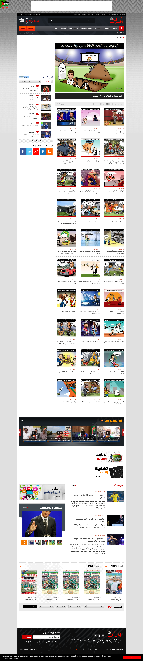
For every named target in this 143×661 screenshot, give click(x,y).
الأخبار (115, 28)
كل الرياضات (73, 28)
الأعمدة (97, 28)
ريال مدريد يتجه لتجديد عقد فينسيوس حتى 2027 (32, 98)
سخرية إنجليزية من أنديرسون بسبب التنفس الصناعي (67, 192)
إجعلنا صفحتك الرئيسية (112, 14)
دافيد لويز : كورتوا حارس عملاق (116, 221)
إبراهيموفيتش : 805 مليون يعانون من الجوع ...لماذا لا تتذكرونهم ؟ (66, 162)
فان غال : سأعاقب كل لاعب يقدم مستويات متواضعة (113, 192)
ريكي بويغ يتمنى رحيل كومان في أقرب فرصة (30, 117)
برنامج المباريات (86, 28)
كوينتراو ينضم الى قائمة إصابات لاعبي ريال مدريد (114, 342)
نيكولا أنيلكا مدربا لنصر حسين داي (67, 311)
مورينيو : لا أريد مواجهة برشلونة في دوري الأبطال (89, 192)
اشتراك (29, 637)
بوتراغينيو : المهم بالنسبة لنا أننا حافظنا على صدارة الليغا (89, 282)
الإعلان (38, 642)
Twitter (28, 33)
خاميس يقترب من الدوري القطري (30, 125)
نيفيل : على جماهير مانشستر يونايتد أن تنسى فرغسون (66, 131)
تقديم (48, 642)
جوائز (55, 28)
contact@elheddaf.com (26, 649)
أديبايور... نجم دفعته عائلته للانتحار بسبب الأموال (89, 496)
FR (19, 14)
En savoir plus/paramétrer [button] (10, 658)
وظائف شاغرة (77, 14)
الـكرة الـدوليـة (46, 82)
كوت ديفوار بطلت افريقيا (69, 401)
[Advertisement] (71, 6)
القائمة (98, 476)
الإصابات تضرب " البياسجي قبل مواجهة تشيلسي (90, 252)
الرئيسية (122, 14)
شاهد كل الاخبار (35, 141)
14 (115, 104)
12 (109, 104)
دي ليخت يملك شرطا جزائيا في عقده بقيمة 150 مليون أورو (30, 108)
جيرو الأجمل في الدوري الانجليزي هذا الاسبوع (91, 342)
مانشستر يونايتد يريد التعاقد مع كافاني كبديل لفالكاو (114, 312)
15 (118, 104)
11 (107, 104)
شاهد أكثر (24, 420)
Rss (33, 33)
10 (104, 104)
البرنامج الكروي (26, 82)
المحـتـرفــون (36, 82)
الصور (23, 28)
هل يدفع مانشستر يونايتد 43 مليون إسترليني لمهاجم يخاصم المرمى (67, 222)
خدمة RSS (90, 14)
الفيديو (30, 28)
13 (112, 104)
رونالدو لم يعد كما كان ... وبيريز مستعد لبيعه (66, 282)
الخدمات (63, 28)
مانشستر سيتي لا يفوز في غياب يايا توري (89, 401)
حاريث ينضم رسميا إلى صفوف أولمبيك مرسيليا (31, 135)
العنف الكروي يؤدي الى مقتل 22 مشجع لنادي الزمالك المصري (114, 402)
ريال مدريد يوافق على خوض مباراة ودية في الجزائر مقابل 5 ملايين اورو (114, 162)
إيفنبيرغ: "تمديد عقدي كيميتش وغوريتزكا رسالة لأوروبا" (30, 89)
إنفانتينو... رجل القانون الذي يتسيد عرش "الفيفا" (90, 520)
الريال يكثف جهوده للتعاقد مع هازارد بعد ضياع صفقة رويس (90, 312)
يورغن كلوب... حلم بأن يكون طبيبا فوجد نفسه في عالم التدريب (89, 539)
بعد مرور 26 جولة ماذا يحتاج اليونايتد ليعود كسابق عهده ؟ (114, 131)
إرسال (34, 606)
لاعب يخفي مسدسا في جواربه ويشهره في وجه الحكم (114, 282)
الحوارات (107, 28)
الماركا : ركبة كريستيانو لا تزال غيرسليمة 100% (114, 372)
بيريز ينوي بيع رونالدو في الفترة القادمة (90, 221)
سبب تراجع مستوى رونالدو (93, 161)
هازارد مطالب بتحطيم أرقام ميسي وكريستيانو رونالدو (115, 252)
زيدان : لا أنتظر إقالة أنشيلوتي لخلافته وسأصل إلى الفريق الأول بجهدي (90, 372)
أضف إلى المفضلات (100, 14)
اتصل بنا (84, 14)
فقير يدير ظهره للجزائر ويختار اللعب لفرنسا (91, 131)
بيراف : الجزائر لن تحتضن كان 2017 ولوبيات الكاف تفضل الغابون (67, 252)
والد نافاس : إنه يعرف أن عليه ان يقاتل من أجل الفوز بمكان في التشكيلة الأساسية (65, 342)
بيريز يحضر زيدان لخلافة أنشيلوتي (67, 371)
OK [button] (131, 657)
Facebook (22, 33)
